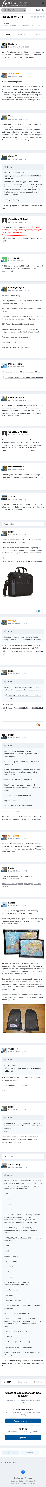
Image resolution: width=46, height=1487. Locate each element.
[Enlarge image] (23, 177)
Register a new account (23, 1421)
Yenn (10, 116)
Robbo (11, 532)
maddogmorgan (16, 287)
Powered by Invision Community (23, 1483)
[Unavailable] (18, 582)
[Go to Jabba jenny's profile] (4, 1165)
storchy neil (14, 258)
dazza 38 (12, 156)
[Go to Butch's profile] (4, 736)
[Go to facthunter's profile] (4, 75)
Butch (11, 735)
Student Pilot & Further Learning (30, 26)
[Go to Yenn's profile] (4, 117)
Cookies (28, 1478)
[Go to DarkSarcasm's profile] (4, 365)
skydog (11, 496)
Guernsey (13, 1049)
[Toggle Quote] (5, 167)
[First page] (3, 34)
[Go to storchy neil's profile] (4, 259)
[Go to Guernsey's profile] (4, 1050)
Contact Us (18, 1478)
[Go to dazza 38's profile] (4, 157)
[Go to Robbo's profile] (4, 533)
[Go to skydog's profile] (4, 497)
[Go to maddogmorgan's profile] (4, 289)
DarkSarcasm (15, 364)
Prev (8, 34)
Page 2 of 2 (22, 34)
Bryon (6, 23)
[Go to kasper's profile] (4, 904)
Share (11, 1453)
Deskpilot (13, 44)
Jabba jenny (14, 1164)
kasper (11, 902)
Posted (18, 47)
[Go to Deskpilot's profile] (4, 45)
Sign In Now (23, 1438)
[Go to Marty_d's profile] (4, 622)
